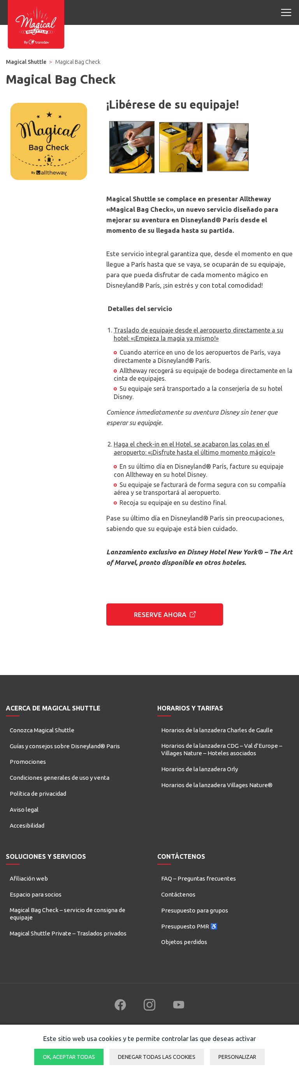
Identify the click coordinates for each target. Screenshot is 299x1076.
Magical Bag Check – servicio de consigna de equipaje (67, 914)
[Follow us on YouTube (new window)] (178, 1004)
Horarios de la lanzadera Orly (199, 769)
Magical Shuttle (26, 62)
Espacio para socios (36, 894)
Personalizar (237, 1057)
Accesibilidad (27, 825)
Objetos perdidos (184, 942)
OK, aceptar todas (69, 1057)
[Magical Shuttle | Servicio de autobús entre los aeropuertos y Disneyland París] (36, 24)
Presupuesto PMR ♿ (189, 926)
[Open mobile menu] (286, 12)
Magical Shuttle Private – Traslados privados (68, 933)
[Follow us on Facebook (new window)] (120, 1004)
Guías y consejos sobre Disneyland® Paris (65, 746)
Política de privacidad (38, 793)
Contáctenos (178, 894)
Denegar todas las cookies (156, 1057)
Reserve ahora (160, 614)
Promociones (28, 761)
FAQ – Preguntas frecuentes (198, 878)
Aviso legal (24, 809)
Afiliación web (29, 878)
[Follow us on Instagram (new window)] (149, 1004)
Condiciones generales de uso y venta (59, 777)
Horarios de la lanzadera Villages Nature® (217, 785)
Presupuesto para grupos (194, 910)
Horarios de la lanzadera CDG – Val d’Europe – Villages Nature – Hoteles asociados (221, 749)
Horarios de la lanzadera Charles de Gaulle (217, 730)
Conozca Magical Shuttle (42, 730)
